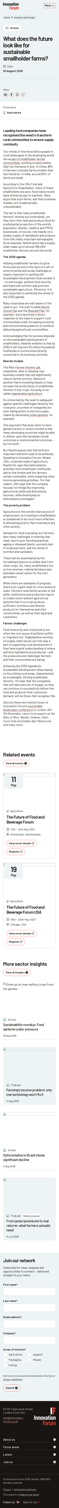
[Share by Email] (23, 94)
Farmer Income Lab (27, 367)
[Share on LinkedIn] (5, 94)
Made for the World (29, 1494)
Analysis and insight (24, 17)
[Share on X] (17, 94)
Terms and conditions (25, 1489)
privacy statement (12, 1379)
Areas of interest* (14, 1349)
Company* (9, 1333)
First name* (10, 1284)
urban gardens (39, 415)
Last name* (10, 1300)
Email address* (12, 1317)
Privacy (7, 1489)
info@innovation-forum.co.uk (13, 1419)
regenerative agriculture (26, 393)
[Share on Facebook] (11, 94)
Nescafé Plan (36, 311)
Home (7, 17)
